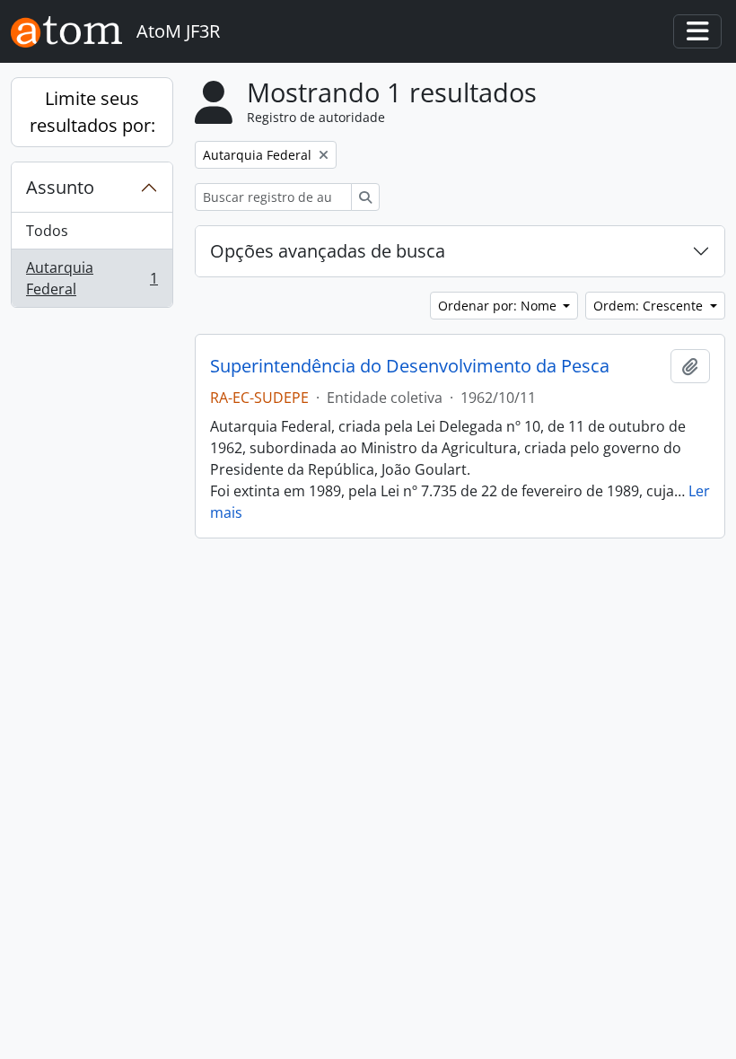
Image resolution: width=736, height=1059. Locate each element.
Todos (47, 231)
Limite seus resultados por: (92, 111)
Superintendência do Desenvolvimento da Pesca (409, 366)
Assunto (60, 187)
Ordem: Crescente (649, 305)
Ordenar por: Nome (499, 305)
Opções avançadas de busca (327, 251)
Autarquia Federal (91, 278)
